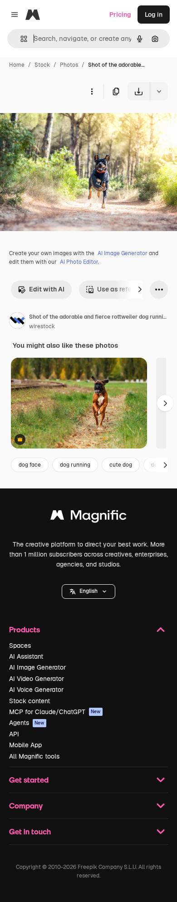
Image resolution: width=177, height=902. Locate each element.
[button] (88, 591)
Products (24, 629)
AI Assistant (26, 656)
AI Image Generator (123, 253)
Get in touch (30, 831)
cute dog (120, 464)
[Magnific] (88, 517)
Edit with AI (46, 289)
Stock (42, 65)
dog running (75, 464)
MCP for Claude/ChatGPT (55, 712)
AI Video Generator (36, 679)
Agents (26, 723)
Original (58, 121)
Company (26, 805)
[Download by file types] (159, 91)
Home (17, 65)
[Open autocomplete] (20, 38)
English (88, 591)
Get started (29, 779)
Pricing (120, 14)
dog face (30, 464)
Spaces (20, 645)
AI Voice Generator (36, 689)
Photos (69, 65)
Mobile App (25, 745)
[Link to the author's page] (17, 321)
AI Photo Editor (79, 262)
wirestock (42, 326)
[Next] (140, 290)
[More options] (92, 91)
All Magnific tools (34, 756)
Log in (153, 14)
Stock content (29, 701)
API (14, 734)
